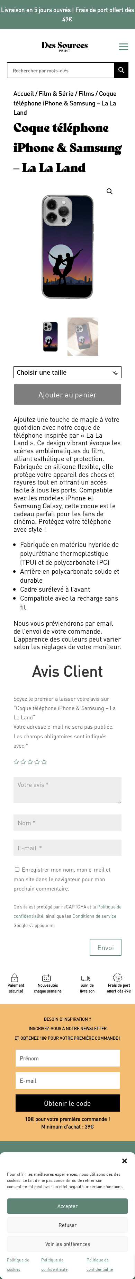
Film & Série (56, 93)
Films (86, 93)
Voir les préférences (67, 1243)
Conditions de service (94, 916)
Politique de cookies (18, 1264)
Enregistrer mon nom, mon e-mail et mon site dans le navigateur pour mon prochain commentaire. (62, 879)
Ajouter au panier (67, 394)
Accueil (24, 93)
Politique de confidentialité (54, 1264)
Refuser (67, 1224)
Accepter (67, 1206)
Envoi (105, 947)
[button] (124, 1160)
